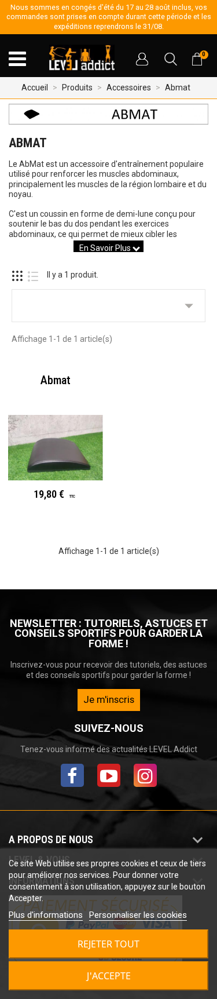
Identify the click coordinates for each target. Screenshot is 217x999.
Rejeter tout (108, 944)
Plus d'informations (46, 915)
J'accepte (109, 975)
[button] (141, 59)
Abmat (56, 380)
